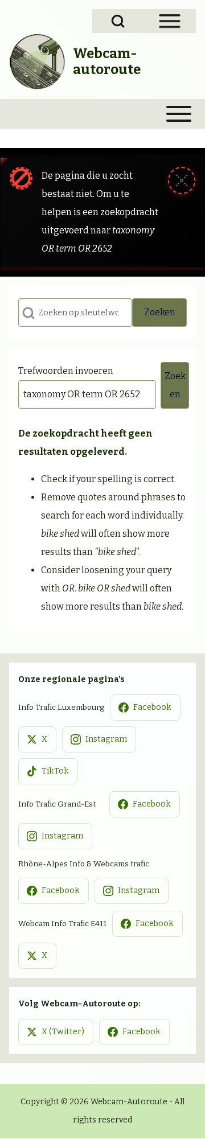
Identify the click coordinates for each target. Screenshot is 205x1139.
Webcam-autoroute (107, 61)
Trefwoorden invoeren (65, 370)
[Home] (37, 61)
